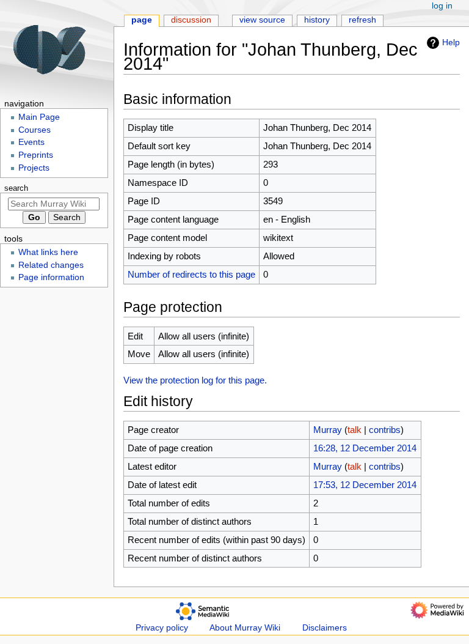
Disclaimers (324, 627)
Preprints (35, 155)
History (317, 19)
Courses (34, 130)
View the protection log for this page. (195, 380)
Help (451, 42)
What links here (48, 252)
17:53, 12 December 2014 (364, 484)
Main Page (39, 117)
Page (141, 19)
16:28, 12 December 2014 (364, 448)
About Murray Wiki (244, 627)
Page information (51, 277)
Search (16, 188)
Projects (33, 167)
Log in (442, 5)
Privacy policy (162, 627)
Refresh (362, 19)
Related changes (51, 265)
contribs (385, 429)
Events (31, 142)
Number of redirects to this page (191, 274)
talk (354, 429)
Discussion (191, 19)
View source (262, 19)
